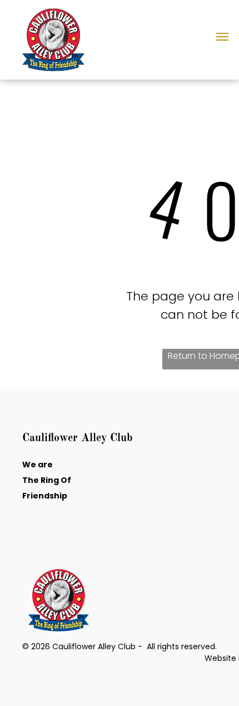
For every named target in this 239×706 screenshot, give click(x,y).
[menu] (222, 37)
